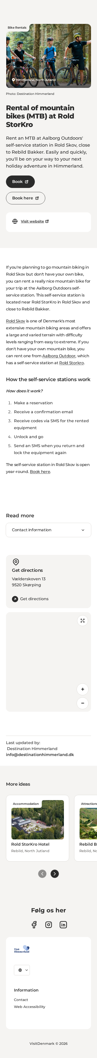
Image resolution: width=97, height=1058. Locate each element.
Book (17, 181)
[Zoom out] (83, 703)
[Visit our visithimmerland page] (34, 924)
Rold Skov (15, 321)
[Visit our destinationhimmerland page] (63, 924)
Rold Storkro (71, 362)
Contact (21, 1000)
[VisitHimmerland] (22, 949)
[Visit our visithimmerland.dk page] (48, 924)
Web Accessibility (29, 1006)
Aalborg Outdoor (58, 355)
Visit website (32, 221)
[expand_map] (82, 620)
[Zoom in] (83, 689)
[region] (48, 662)
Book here (22, 198)
